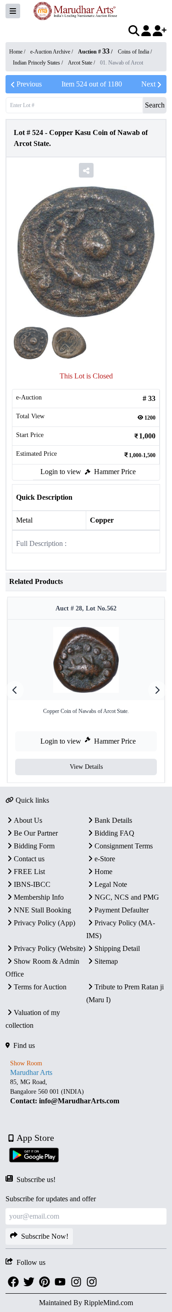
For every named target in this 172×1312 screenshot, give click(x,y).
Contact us (29, 859)
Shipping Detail (117, 948)
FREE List (29, 871)
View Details (86, 766)
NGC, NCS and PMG (126, 897)
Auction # (94, 52)
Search (155, 105)
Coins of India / (135, 52)
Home (103, 871)
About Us (28, 820)
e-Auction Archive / (52, 52)
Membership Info (39, 897)
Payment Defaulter (121, 910)
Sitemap (106, 961)
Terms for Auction (40, 987)
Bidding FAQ (114, 833)
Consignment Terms (123, 846)
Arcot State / (82, 62)
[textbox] (86, 1091)
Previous (29, 84)
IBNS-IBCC (32, 884)
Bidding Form (34, 846)
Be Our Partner (36, 833)
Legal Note (110, 884)
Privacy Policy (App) (44, 923)
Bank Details (113, 820)
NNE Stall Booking (42, 910)
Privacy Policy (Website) (49, 948)
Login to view (60, 471)
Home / (18, 52)
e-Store (104, 859)
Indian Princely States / (38, 62)
